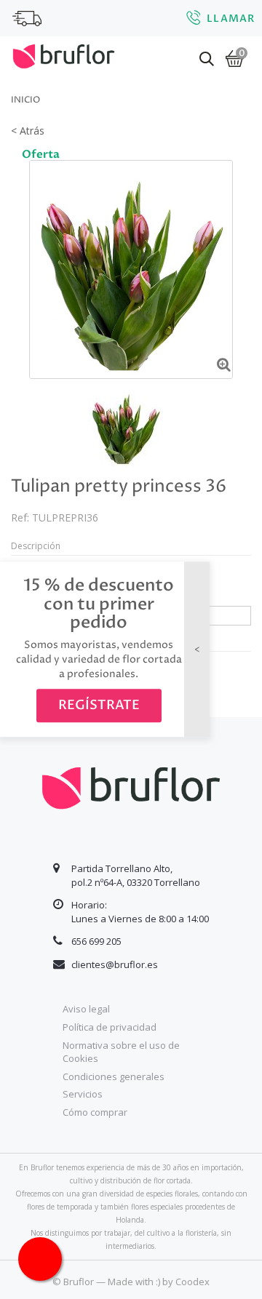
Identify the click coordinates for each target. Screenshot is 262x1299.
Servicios (83, 1093)
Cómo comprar (95, 1112)
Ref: (20, 517)
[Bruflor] (63, 54)
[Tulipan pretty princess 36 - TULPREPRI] (125, 426)
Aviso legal (86, 1008)
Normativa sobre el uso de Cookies (121, 1052)
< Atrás (27, 130)
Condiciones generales (113, 1076)
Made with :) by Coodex (159, 1281)
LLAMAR (231, 18)
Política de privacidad (109, 1027)
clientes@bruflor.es (114, 964)
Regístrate (99, 706)
